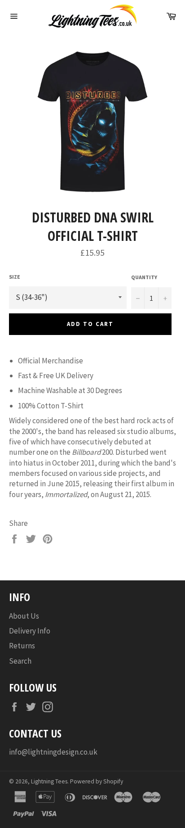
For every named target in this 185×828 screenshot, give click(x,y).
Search (20, 661)
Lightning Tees (49, 781)
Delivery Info (29, 631)
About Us (24, 616)
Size (14, 276)
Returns (22, 646)
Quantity (144, 277)
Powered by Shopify (96, 781)
